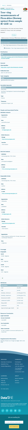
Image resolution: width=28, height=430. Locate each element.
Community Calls (19, 371)
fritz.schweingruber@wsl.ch (9, 169)
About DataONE (19, 378)
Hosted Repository (6, 366)
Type (2, 96)
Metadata (9, 5)
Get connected (14, 426)
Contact (17, 382)
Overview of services (6, 362)
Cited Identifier (4, 65)
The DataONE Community (18, 369)
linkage (3, 137)
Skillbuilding (4, 378)
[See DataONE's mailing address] (19, 410)
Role (2, 120)
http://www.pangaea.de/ (8, 139)
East (2, 259)
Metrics (17, 380)
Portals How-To (5, 384)
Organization (4, 115)
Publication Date (5, 70)
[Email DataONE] (11, 410)
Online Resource (5, 135)
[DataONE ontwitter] (3, 410)
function (4, 142)
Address (3, 125)
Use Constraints (5, 323)
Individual (3, 154)
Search (4, 5)
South (2, 264)
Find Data (6, 388)
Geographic (3, 251)
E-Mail (3, 128)
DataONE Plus (4, 364)
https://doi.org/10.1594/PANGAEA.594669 (12, 67)
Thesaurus (3, 101)
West (2, 270)
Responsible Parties (5, 176)
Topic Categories (5, 76)
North (2, 254)
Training (3, 380)
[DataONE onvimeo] (7, 410)
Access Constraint (5, 318)
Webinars (3, 382)
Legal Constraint (5, 315)
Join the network (19, 366)
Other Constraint (5, 328)
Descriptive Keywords (6, 85)
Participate (18, 362)
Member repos (19, 364)
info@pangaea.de (6, 130)
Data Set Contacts (5, 151)
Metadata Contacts (5, 112)
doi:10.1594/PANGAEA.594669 (7, 9)
